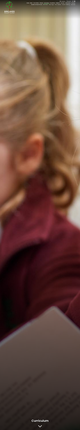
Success (62, 3)
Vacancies (73, 4)
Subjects (58, 3)
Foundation (52, 3)
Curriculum (46, 3)
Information (45, 4)
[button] (62, 1)
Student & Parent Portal (36, 4)
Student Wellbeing (66, 4)
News (31, 3)
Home (28, 3)
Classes (41, 3)
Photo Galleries (58, 4)
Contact (73, 3)
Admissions (68, 3)
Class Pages (51, 4)
